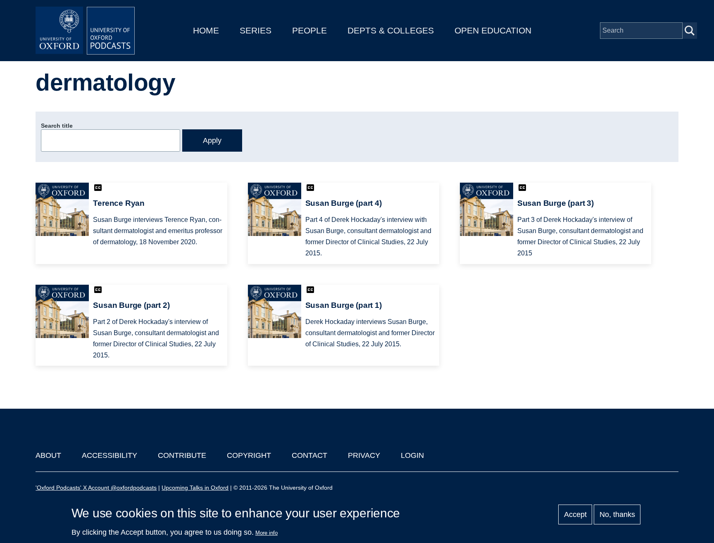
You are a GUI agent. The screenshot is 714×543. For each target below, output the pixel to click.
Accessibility (109, 455)
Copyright (249, 455)
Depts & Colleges (390, 30)
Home (206, 30)
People (309, 30)
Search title (57, 125)
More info (266, 533)
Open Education (493, 30)
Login (412, 455)
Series (255, 30)
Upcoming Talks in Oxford (195, 487)
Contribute (182, 455)
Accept (575, 514)
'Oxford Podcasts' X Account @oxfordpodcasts (96, 487)
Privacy (364, 455)
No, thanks (617, 514)
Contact (309, 455)
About (48, 455)
